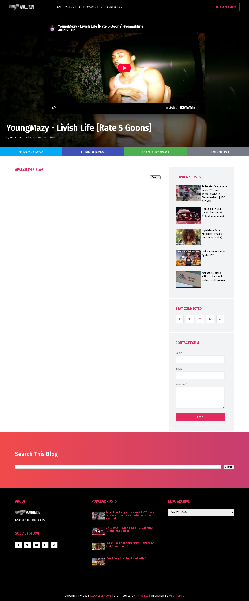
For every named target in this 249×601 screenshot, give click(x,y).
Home (58, 7)
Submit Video (228, 6)
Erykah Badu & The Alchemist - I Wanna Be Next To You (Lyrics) (214, 234)
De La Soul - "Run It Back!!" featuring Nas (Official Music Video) (213, 212)
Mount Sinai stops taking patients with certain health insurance (214, 276)
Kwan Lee (15, 137)
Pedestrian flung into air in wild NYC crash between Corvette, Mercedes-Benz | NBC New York (214, 194)
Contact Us (114, 7)
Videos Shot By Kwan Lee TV (84, 7)
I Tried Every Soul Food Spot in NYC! (213, 253)
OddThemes (176, 595)
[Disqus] (88, 283)
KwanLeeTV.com (101, 595)
